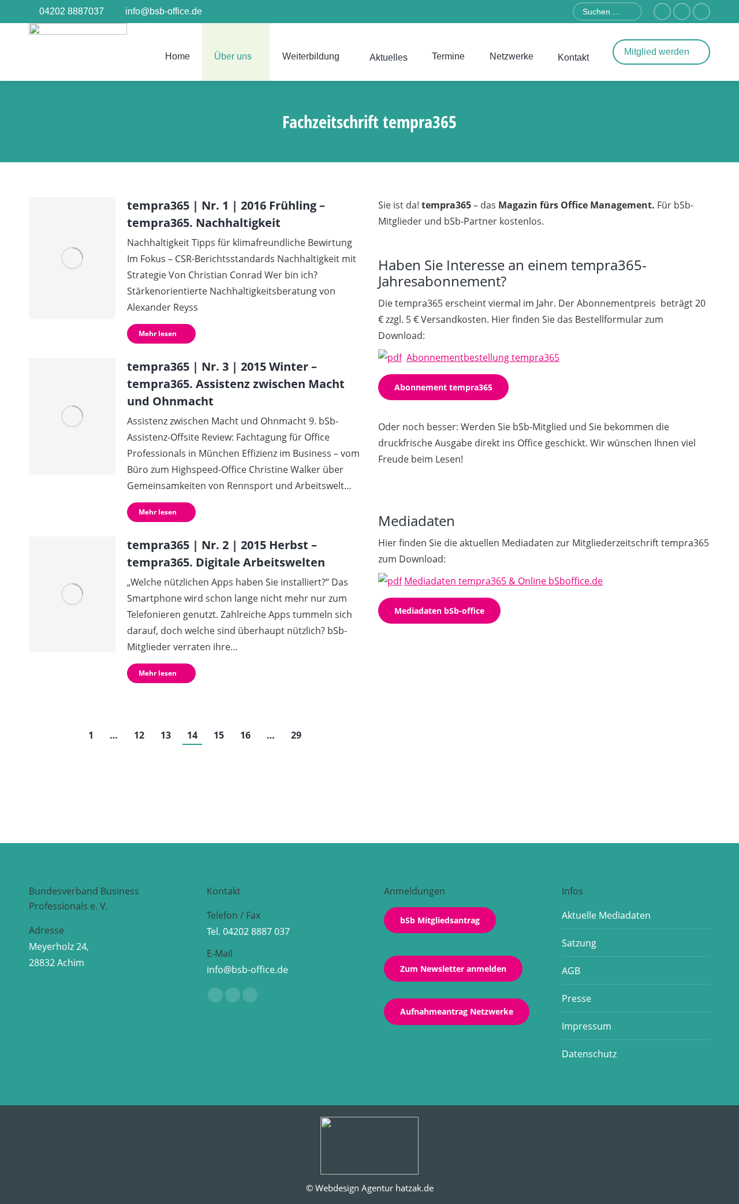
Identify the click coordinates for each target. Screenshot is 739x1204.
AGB (571, 970)
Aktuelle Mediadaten (606, 915)
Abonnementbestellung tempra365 (482, 357)
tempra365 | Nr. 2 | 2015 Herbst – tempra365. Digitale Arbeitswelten (226, 553)
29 (296, 735)
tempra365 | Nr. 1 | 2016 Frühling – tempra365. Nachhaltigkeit (226, 213)
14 (192, 735)
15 (219, 735)
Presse (576, 998)
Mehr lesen (158, 333)
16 (245, 735)
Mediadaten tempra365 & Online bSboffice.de (503, 581)
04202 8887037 (71, 11)
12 (139, 735)
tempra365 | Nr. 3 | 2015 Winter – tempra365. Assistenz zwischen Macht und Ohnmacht (236, 384)
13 (166, 735)
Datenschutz (589, 1054)
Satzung (579, 943)
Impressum (586, 1026)
